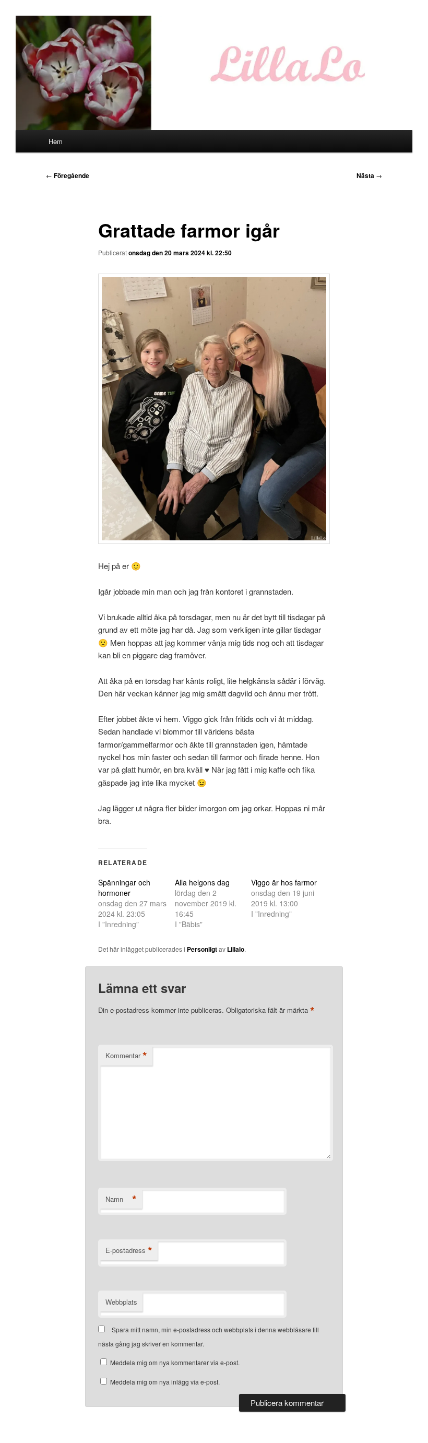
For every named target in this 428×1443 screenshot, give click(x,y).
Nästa (369, 175)
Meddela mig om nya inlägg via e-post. (165, 1381)
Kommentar (126, 1055)
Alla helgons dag (202, 882)
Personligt (202, 949)
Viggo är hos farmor (284, 882)
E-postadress (128, 1250)
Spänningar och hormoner (124, 887)
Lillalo (235, 949)
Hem (56, 141)
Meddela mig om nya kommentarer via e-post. (175, 1362)
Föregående (67, 175)
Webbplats (121, 1302)
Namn (121, 1199)
